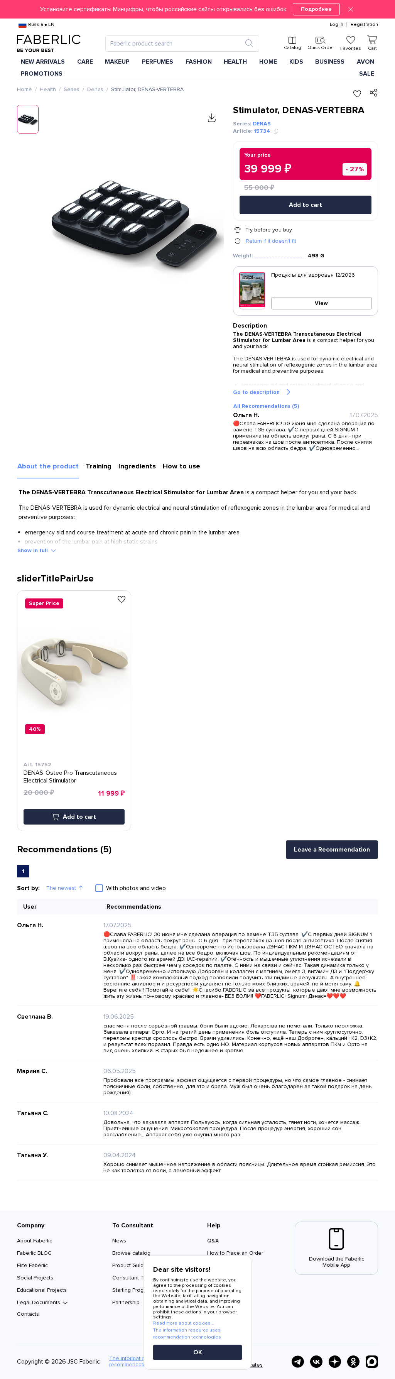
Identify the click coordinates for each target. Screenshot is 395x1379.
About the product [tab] (48, 466)
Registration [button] (364, 24)
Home (24, 89)
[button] (197, 9)
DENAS (262, 123)
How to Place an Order (235, 1253)
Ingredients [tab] (137, 466)
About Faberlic (34, 1240)
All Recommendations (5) (266, 406)
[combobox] (175, 43)
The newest (61, 888)
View (321, 303)
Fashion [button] (199, 62)
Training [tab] (98, 466)
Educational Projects (42, 1290)
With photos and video (136, 888)
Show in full (32, 550)
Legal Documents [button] (38, 1303)
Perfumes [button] (157, 62)
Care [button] (85, 62)
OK (197, 1352)
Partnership (126, 1302)
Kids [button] (296, 62)
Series (71, 89)
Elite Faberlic (32, 1265)
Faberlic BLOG (34, 1253)
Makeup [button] (117, 62)
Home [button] (268, 62)
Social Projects (35, 1277)
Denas (95, 89)
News (119, 1240)
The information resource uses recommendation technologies (187, 1333)
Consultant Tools (133, 1277)
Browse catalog (131, 1253)
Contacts (28, 1314)
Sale (366, 74)
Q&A (213, 1240)
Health (48, 89)
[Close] (350, 9)
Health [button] (235, 62)
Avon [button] (365, 62)
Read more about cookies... (183, 1323)
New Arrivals (43, 62)
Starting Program (132, 1290)
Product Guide (129, 1265)
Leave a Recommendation (332, 849)
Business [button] (329, 62)
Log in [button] (336, 24)
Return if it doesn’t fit (271, 241)
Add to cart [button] (79, 817)
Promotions (41, 74)
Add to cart (305, 205)
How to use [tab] (181, 466)
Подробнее (316, 9)
